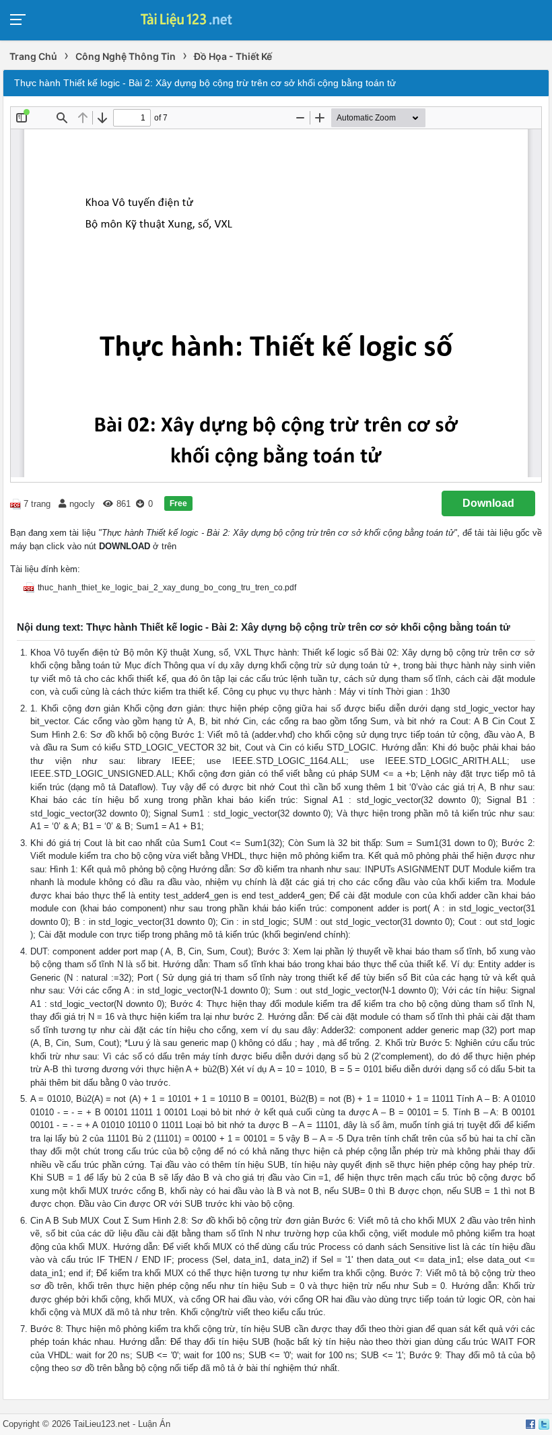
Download (488, 503)
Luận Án (154, 1424)
